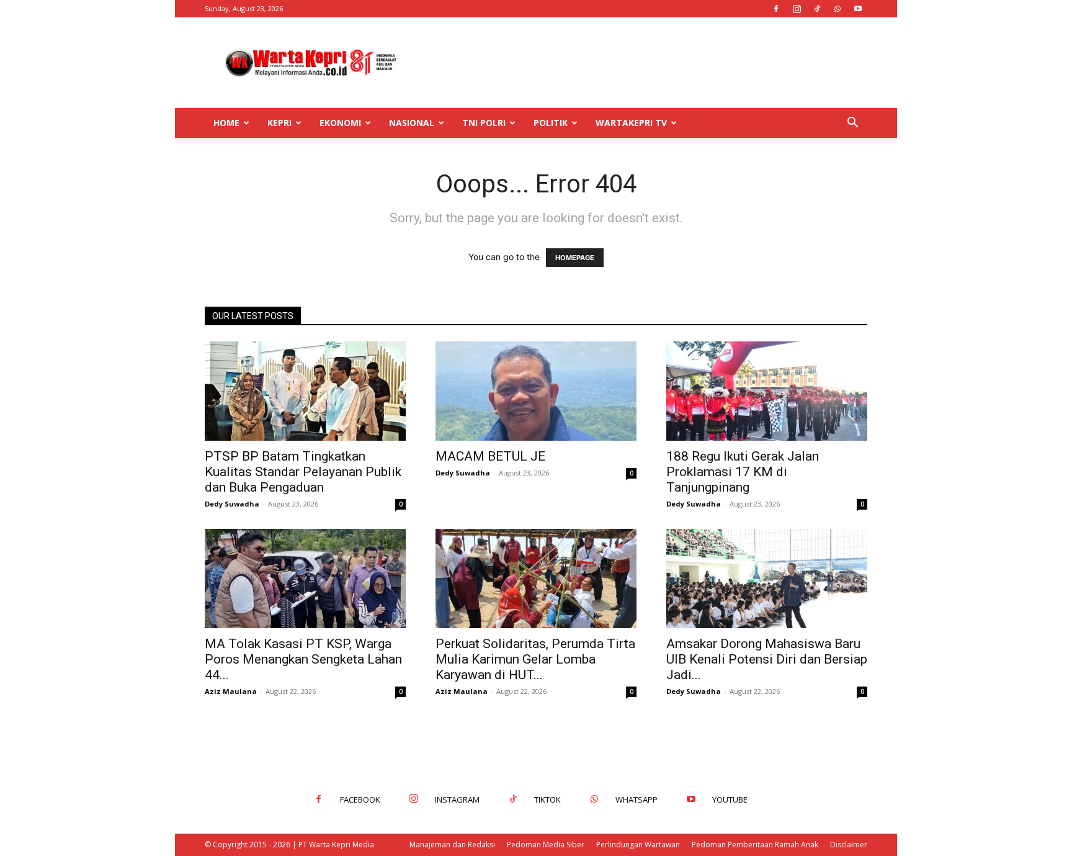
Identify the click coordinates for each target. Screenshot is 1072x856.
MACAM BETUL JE (490, 456)
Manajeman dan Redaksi (452, 844)
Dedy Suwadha (232, 503)
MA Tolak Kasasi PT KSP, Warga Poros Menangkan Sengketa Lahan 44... (303, 659)
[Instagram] (796, 8)
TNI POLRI (484, 122)
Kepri (279, 122)
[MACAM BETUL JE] (536, 391)
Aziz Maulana (231, 691)
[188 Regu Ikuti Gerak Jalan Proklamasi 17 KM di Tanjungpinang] (766, 391)
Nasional (411, 122)
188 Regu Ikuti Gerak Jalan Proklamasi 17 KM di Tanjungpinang (742, 472)
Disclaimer (848, 844)
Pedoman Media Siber (545, 844)
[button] (852, 124)
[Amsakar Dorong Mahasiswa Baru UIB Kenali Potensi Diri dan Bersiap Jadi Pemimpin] (766, 578)
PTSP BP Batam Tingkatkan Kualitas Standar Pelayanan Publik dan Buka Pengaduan (303, 472)
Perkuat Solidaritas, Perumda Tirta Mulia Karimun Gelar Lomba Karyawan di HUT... (535, 659)
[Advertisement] (641, 63)
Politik (551, 122)
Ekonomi (340, 122)
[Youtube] (858, 8)
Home (226, 122)
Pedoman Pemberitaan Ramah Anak (755, 844)
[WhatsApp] (837, 8)
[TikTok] (817, 8)
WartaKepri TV (631, 122)
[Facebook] (776, 8)
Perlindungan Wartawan (638, 844)
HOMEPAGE (574, 257)
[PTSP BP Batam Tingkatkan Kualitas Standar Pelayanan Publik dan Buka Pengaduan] (305, 391)
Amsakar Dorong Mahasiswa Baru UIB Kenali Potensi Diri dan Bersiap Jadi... (766, 659)
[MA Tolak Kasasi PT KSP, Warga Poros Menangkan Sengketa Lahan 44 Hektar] (305, 578)
